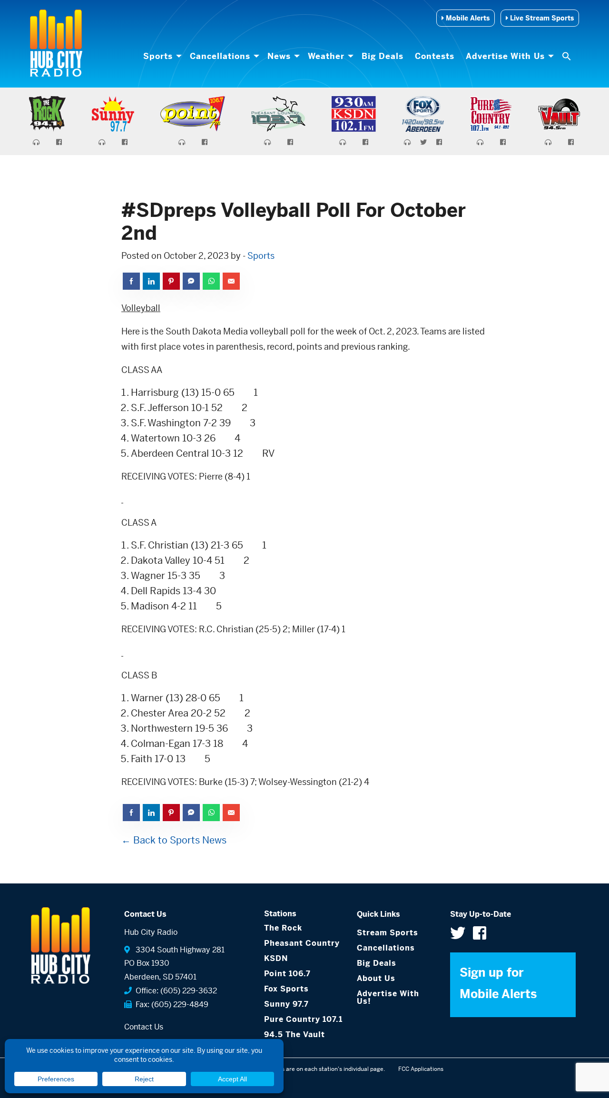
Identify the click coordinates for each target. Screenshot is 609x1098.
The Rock (283, 928)
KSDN (276, 958)
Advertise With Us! (388, 997)
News (279, 56)
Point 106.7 (287, 974)
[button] (567, 56)
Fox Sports (286, 989)
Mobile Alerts (467, 18)
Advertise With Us (505, 56)
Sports (158, 56)
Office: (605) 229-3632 (174, 991)
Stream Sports (387, 933)
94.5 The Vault (294, 1034)
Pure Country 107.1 (303, 1019)
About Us (376, 978)
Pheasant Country (302, 943)
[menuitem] (161, 56)
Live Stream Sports (541, 18)
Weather (326, 56)
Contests (434, 56)
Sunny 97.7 (286, 1004)
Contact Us (143, 1027)
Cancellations (220, 56)
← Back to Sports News (173, 840)
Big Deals (382, 56)
